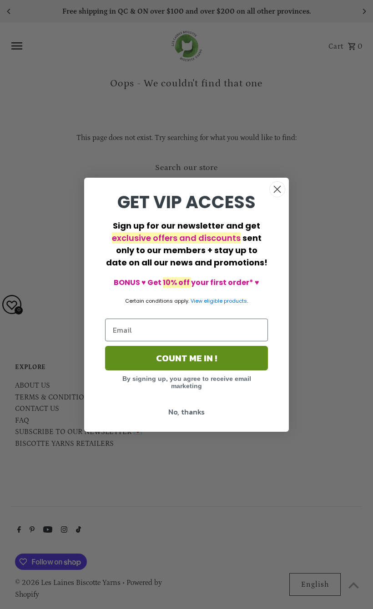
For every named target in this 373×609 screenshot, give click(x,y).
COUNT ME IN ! (186, 358)
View (196, 300)
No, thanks (186, 411)
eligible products (225, 300)
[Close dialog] (277, 189)
